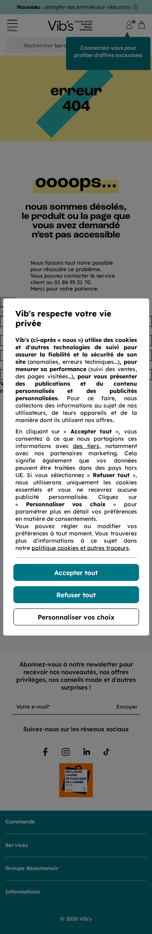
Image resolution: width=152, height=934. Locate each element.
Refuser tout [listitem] (76, 595)
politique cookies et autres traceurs (80, 548)
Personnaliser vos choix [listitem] (76, 617)
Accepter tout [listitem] (76, 573)
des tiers (86, 446)
